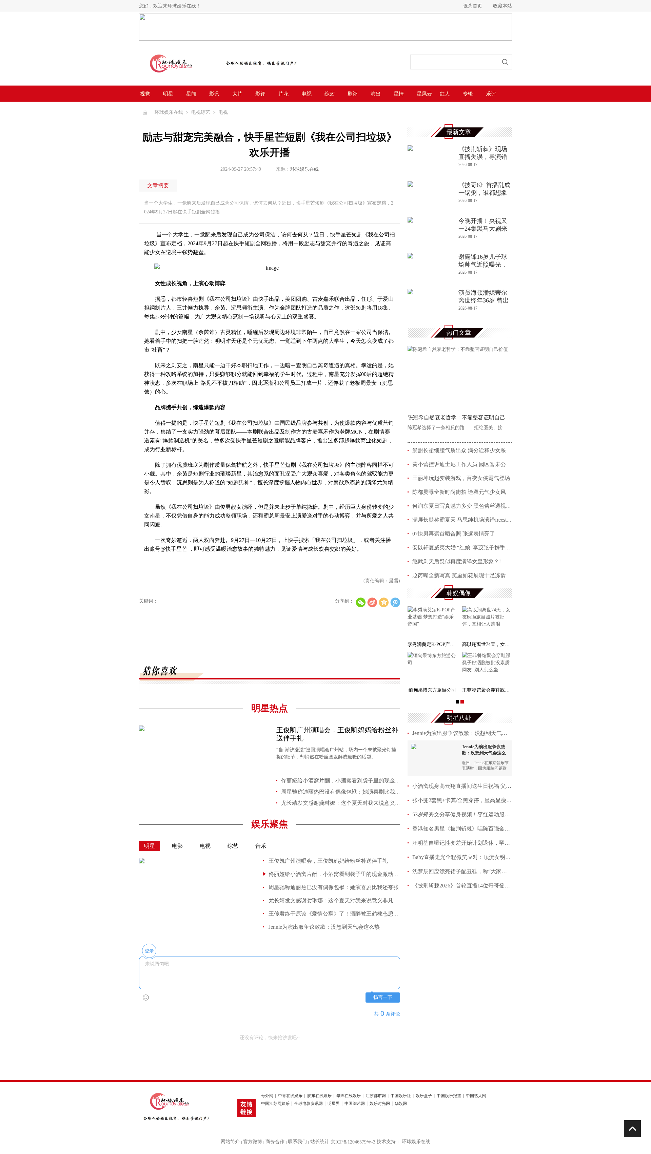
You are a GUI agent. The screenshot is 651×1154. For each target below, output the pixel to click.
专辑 (468, 94)
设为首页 (472, 5)
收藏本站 (502, 5)
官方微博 (252, 1141)
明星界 (334, 1103)
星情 (399, 94)
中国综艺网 (354, 1103)
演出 (376, 94)
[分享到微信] (361, 602)
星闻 (191, 94)
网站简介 (230, 1141)
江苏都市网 (376, 1096)
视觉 (145, 94)
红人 (445, 94)
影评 (260, 94)
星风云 (424, 94)
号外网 (267, 1096)
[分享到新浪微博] (372, 602)
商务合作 (274, 1141)
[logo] (178, 77)
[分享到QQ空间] (384, 602)
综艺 (329, 94)
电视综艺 (200, 112)
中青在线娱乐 (290, 1096)
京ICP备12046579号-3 (353, 1142)
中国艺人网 (476, 1096)
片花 (283, 94)
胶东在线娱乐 (319, 1096)
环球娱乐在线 (169, 112)
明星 (168, 94)
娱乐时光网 (380, 1103)
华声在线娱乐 (348, 1096)
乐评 (491, 94)
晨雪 (393, 580)
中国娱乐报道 (449, 1096)
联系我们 (297, 1141)
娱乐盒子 (424, 1096)
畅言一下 (382, 997)
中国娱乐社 (401, 1096)
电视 (306, 94)
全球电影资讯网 (308, 1103)
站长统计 (319, 1141)
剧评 (353, 94)
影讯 (214, 94)
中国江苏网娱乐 (275, 1103)
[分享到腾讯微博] (395, 602)
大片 (237, 94)
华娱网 (401, 1103)
